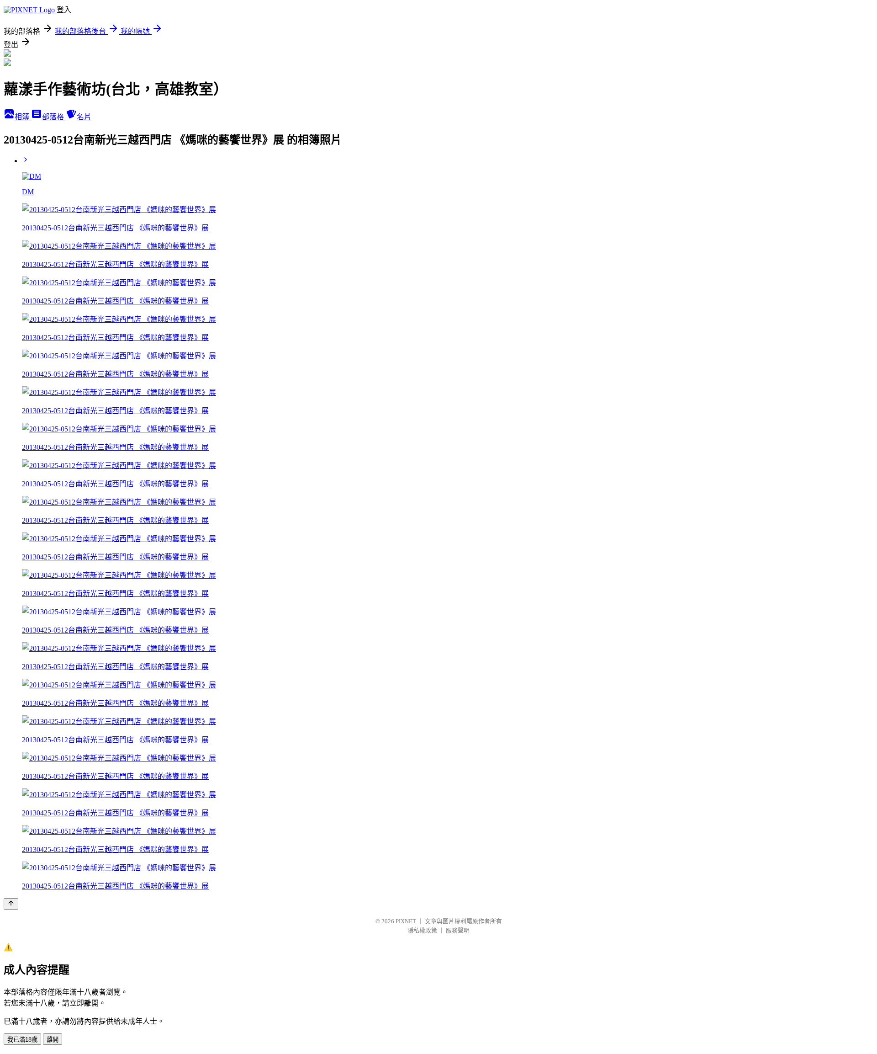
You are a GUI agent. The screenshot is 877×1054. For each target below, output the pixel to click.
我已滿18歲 (22, 1039)
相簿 (23, 117)
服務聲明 (458, 930)
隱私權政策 (422, 930)
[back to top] (11, 904)
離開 (52, 1039)
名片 (84, 117)
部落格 (54, 117)
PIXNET (406, 921)
